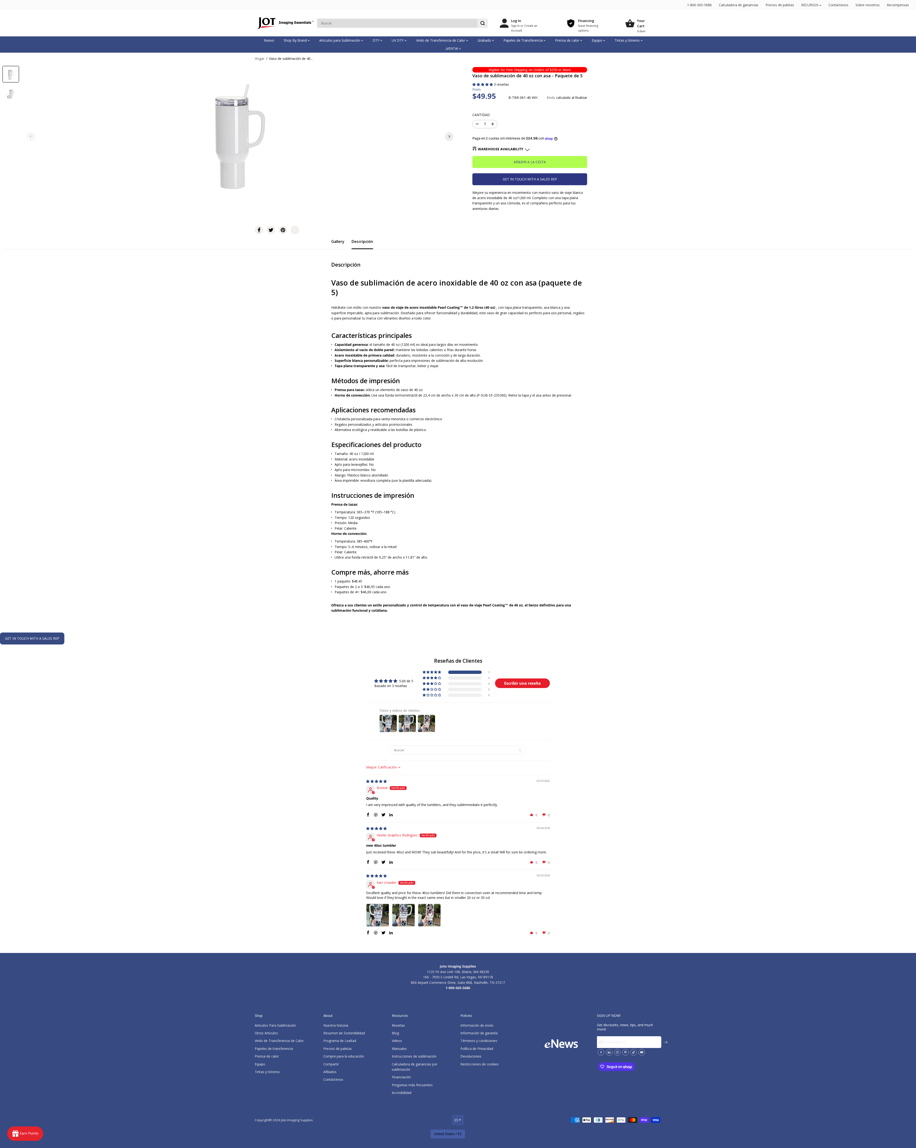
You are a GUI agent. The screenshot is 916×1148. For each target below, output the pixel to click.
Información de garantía (479, 1033)
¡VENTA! (452, 48)
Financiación (401, 1077)
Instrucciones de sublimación (414, 1056)
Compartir (331, 1064)
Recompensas (898, 5)
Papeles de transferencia (274, 1048)
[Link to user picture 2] (403, 915)
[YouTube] (642, 1052)
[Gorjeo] (271, 230)
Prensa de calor (567, 40)
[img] (376, 781)
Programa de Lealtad (339, 1040)
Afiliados (330, 1072)
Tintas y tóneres (628, 40)
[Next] (449, 136)
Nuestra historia (335, 1025)
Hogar (259, 58)
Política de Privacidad (476, 1048)
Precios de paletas (780, 5)
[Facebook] (259, 230)
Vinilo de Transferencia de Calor (441, 40)
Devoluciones (470, 1056)
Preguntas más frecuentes (412, 1085)
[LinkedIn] (609, 1052)
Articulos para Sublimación (340, 40)
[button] (483, 84)
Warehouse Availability (500, 149)
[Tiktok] (633, 1052)
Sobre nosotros (867, 5)
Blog (395, 1033)
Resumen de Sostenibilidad (344, 1033)
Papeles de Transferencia (523, 40)
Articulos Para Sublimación (275, 1025)
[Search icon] (482, 23)
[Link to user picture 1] (377, 915)
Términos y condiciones (478, 1040)
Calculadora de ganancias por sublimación (414, 1067)
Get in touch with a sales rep (530, 179)
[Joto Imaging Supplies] (285, 23)
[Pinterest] (283, 230)
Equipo (597, 40)
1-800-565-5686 (699, 5)
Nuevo (269, 40)
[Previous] (31, 136)
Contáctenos (838, 5)
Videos (397, 1040)
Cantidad (481, 114)
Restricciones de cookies (479, 1064)
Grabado (485, 40)
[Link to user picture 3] (429, 915)
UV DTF (398, 40)
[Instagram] (617, 1052)
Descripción (362, 241)
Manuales (399, 1048)
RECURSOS (810, 5)
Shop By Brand (296, 40)
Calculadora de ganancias (738, 5)
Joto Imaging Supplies (297, 1120)
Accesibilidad (401, 1092)
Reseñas (398, 1025)
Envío (551, 97)
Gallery (337, 241)
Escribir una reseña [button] (522, 683)
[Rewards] (25, 1133)
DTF (376, 40)
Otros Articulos (266, 1033)
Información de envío (476, 1025)
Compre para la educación (343, 1056)
